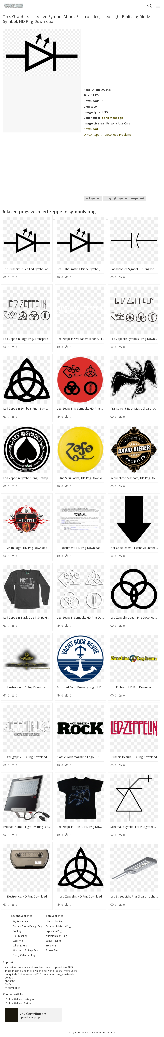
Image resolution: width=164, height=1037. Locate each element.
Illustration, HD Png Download (27, 687)
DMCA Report (93, 134)
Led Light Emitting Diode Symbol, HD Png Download (91, 269)
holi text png (20, 936)
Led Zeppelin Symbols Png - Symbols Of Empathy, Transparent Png (46, 408)
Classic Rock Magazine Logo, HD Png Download (88, 757)
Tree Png (51, 945)
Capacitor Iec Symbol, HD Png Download (137, 269)
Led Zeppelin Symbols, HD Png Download (84, 617)
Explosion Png (54, 931)
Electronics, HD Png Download (27, 896)
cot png (17, 931)
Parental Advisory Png (58, 926)
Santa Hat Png (53, 940)
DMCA (8, 984)
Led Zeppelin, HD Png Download (80, 896)
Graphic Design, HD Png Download (134, 757)
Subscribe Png (55, 921)
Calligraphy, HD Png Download (27, 757)
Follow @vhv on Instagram (20, 999)
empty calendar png (24, 955)
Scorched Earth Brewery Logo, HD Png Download (89, 687)
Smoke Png (52, 950)
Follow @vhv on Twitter (18, 1003)
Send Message (112, 118)
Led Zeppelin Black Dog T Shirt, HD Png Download (36, 617)
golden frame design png (27, 926)
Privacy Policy (12, 988)
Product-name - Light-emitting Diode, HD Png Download (40, 827)
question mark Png (56, 936)
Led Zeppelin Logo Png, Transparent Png (29, 339)
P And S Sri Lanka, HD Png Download (81, 478)
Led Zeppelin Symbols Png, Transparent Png (32, 478)
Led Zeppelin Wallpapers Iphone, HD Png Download (90, 339)
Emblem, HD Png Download (134, 687)
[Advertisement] (122, 57)
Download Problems (118, 134)
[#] (41, 52)
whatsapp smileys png (25, 950)
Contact (9, 977)
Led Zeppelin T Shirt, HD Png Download (82, 827)
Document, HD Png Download (80, 548)
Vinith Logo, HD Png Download (27, 548)
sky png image (21, 921)
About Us (10, 981)
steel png (18, 940)
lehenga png (20, 945)
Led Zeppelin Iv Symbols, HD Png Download (85, 408)
